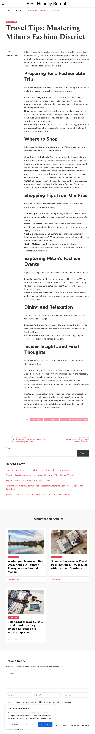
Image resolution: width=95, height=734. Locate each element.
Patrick (9, 51)
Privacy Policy (61, 725)
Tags (85, 419)
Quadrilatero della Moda (70, 419)
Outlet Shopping (51, 419)
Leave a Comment (13, 58)
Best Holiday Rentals (47, 4)
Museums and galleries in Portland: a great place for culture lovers (38, 470)
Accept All (45, 724)
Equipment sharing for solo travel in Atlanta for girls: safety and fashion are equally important (25, 627)
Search (9, 448)
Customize (15, 724)
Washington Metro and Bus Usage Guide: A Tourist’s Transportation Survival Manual (25, 566)
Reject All (30, 724)
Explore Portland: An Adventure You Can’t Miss (28, 480)
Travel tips (11, 22)
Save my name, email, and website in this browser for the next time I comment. (40, 702)
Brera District (36, 419)
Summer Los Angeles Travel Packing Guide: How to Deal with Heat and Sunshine (69, 564)
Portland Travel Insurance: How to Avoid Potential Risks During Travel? (40, 475)
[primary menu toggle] (3, 4)
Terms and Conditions (79, 725)
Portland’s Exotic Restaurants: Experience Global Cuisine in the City (38, 494)
